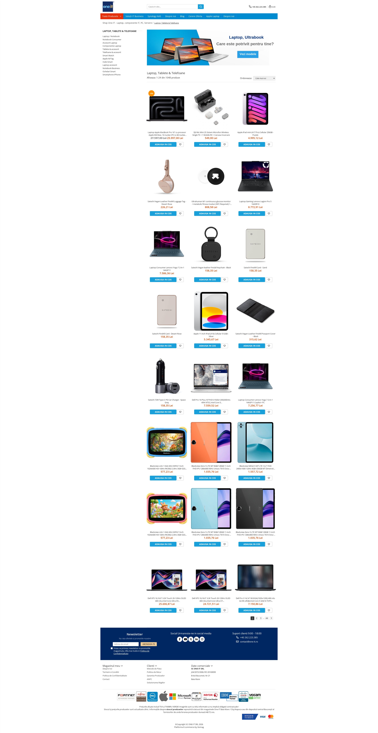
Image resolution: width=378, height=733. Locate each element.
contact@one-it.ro (248, 641)
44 (267, 618)
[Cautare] (201, 6)
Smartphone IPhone (111, 74)
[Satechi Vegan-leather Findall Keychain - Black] (211, 244)
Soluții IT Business (135, 16)
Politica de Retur (154, 672)
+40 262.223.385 (248, 637)
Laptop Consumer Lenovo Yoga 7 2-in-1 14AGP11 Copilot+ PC (255, 401)
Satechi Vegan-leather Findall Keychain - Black (211, 267)
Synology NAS (154, 16)
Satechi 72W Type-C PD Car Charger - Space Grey (167, 401)
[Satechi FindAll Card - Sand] (255, 244)
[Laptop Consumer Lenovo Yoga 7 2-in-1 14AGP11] (167, 244)
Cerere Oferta (195, 16)
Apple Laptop (212, 16)
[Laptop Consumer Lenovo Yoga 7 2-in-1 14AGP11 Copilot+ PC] (255, 376)
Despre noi (170, 16)
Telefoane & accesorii (112, 52)
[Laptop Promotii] (211, 47)
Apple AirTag (108, 58)
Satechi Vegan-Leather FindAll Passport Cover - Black (255, 335)
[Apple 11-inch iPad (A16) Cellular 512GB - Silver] (211, 310)
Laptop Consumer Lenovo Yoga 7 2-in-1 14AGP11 (167, 269)
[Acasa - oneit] (117, 6)
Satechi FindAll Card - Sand (255, 267)
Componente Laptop (112, 46)
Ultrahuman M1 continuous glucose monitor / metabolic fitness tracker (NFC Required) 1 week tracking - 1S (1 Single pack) (211, 202)
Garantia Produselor (156, 675)
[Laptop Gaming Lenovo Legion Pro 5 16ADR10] (255, 176)
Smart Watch (108, 55)
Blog (182, 16)
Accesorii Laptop (110, 42)
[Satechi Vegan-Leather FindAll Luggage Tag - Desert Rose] (167, 176)
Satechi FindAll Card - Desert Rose (166, 333)
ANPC (149, 679)
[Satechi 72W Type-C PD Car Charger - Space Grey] (167, 376)
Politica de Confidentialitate (115, 675)
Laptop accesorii (110, 65)
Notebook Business (111, 68)
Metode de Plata (154, 668)
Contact (106, 679)
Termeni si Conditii (111, 672)
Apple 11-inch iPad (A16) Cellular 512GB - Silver (211, 335)
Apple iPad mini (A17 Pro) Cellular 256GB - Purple (255, 133)
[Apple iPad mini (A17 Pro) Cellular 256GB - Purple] (255, 108)
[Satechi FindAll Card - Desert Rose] (167, 310)
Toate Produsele (110, 16)
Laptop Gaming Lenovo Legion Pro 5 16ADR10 (255, 202)
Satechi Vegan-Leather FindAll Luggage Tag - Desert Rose (167, 202)
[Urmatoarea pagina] (271, 618)
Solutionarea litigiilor (156, 682)
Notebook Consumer (112, 39)
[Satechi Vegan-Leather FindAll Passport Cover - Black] (255, 310)
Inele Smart (108, 62)
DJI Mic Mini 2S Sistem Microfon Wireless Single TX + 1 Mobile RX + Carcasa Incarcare (211, 133)
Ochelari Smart (109, 71)
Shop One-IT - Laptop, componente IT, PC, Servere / (128, 22)
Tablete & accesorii (111, 49)
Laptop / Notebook (111, 36)
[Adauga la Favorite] (180, 144)
